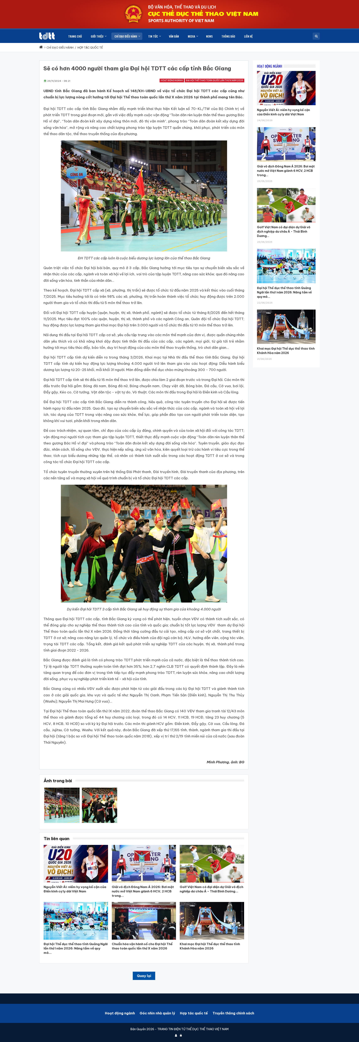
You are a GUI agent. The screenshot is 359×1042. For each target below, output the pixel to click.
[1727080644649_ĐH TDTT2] (62, 789)
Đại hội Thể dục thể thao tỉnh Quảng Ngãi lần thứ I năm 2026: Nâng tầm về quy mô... (284, 292)
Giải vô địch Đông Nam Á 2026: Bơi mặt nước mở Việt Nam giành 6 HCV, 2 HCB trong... (286, 171)
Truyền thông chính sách (233, 1013)
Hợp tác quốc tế (194, 1013)
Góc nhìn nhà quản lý (157, 1013)
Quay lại (144, 976)
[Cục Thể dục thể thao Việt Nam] (47, 36)
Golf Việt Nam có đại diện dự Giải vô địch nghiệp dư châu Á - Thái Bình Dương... (283, 231)
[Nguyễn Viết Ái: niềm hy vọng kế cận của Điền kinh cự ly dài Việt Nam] (286, 71)
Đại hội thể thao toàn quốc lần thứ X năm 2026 (214, 80)
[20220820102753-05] (99, 789)
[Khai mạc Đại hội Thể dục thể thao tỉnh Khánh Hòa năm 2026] (286, 309)
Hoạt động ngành (172, 80)
